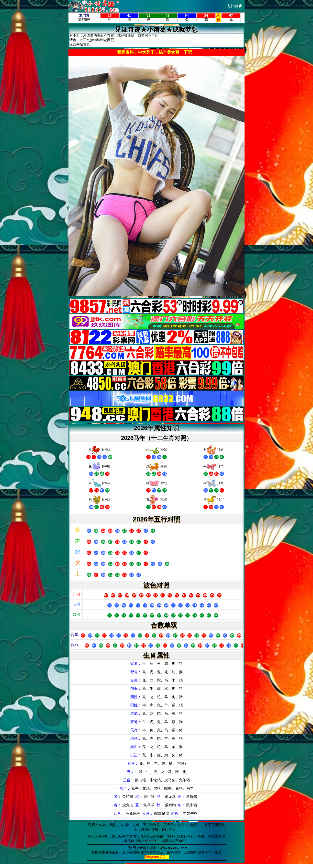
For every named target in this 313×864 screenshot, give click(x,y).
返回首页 (235, 6)
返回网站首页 (79, 44)
